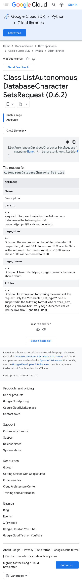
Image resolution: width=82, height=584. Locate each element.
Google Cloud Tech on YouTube (22, 535)
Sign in (72, 4)
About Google (11, 550)
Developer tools (47, 46)
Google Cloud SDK (28, 16)
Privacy (28, 550)
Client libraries (31, 22)
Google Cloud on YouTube (19, 529)
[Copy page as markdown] (20, 104)
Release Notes (12, 444)
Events (7, 516)
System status (12, 450)
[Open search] (54, 4)
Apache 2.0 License (51, 360)
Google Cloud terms (66, 550)
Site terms (43, 550)
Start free (14, 33)
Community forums (15, 431)
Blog (6, 510)
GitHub (7, 467)
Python (58, 16)
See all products (13, 395)
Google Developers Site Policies (30, 364)
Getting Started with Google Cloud (24, 473)
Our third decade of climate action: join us (31, 556)
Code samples (12, 480)
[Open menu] (6, 5)
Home (6, 46)
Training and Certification (19, 492)
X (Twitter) (10, 522)
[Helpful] (28, 59)
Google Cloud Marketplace (19, 407)
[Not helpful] (34, 59)
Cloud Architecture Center (19, 486)
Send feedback (18, 67)
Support (8, 437)
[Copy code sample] (74, 142)
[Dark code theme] (67, 142)
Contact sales (11, 414)
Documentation (24, 46)
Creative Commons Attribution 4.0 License (38, 356)
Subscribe (67, 565)
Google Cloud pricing (16, 401)
